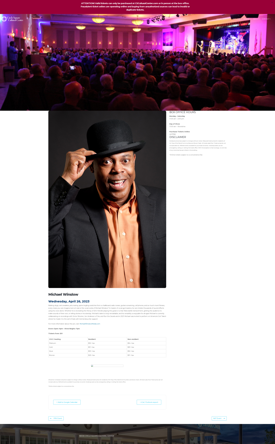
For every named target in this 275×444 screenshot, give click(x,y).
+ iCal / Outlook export (149, 402)
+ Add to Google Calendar (66, 402)
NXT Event (217, 418)
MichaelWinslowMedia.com (90, 324)
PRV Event (58, 418)
